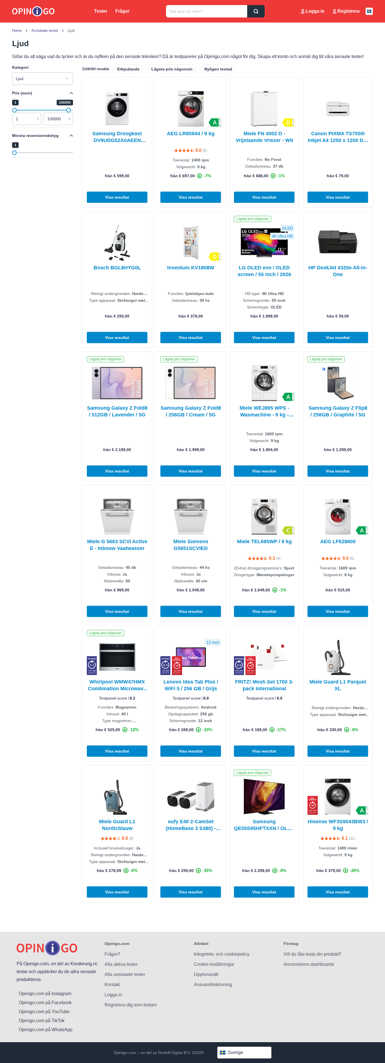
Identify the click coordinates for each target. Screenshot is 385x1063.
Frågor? (112, 954)
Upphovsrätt (206, 974)
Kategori (20, 67)
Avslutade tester (44, 30)
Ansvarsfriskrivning (213, 984)
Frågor (122, 11)
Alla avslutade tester (125, 974)
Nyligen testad (218, 69)
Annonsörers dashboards (309, 964)
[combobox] (42, 78)
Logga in (315, 11)
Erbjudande (128, 69)
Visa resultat (117, 197)
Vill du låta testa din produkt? (312, 954)
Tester (100, 11)
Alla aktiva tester (121, 964)
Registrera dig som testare (131, 1004)
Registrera (348, 11)
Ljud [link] (71, 30)
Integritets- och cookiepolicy (221, 954)
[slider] (14, 110)
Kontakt (112, 984)
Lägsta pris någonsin (172, 69)
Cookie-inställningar (214, 964)
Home (17, 30)
